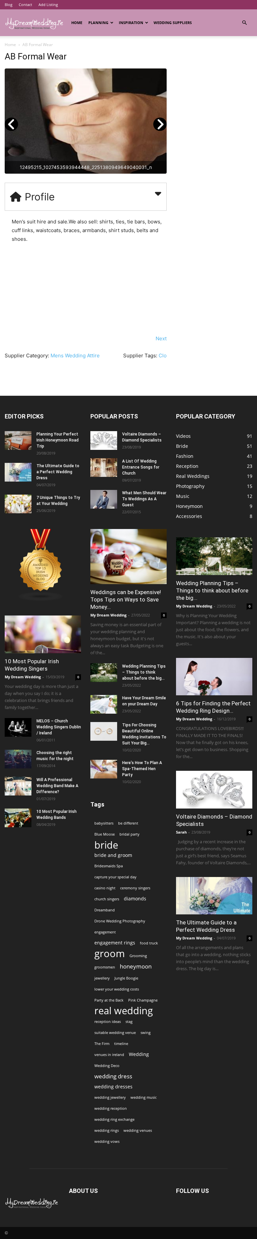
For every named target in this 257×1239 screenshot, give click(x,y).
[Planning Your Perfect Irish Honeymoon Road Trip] (18, 440)
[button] (244, 23)
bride (106, 844)
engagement (105, 932)
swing (146, 1032)
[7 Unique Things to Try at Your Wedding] (18, 504)
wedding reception (110, 1108)
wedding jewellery (110, 1097)
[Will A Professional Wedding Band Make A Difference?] (18, 786)
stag (129, 1021)
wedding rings (106, 1130)
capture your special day (115, 877)
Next (161, 338)
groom (109, 953)
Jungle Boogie (126, 978)
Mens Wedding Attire (75, 355)
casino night (104, 888)
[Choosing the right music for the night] (18, 759)
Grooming (138, 955)
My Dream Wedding (23, 676)
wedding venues (137, 1130)
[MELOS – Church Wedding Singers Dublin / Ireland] (18, 727)
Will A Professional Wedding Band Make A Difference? (57, 785)
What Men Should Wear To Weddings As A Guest (144, 499)
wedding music (144, 1097)
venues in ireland (109, 1054)
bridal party (129, 834)
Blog (8, 4)
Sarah (181, 832)
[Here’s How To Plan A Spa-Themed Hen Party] (103, 769)
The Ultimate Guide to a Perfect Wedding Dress (57, 472)
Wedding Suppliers (173, 22)
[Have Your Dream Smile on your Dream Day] (103, 704)
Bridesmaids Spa (108, 866)
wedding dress (113, 1076)
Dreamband (104, 910)
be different (128, 823)
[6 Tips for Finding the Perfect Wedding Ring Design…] (214, 677)
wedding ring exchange (114, 1119)
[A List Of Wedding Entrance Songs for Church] (103, 467)
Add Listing (48, 4)
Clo (163, 355)
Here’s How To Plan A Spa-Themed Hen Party (142, 768)
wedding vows (106, 1141)
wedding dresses (113, 1086)
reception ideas (107, 1021)
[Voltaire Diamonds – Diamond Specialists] (103, 440)
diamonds (135, 898)
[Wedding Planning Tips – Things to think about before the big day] (103, 672)
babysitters (103, 823)
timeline (121, 1043)
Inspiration (131, 22)
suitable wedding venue (115, 1032)
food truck (149, 943)
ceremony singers (135, 888)
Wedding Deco (106, 1065)
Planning (98, 22)
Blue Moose (104, 834)
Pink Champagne (143, 1000)
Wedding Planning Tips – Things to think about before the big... (144, 672)
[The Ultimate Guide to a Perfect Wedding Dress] (18, 472)
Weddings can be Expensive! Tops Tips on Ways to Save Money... (125, 599)
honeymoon (136, 966)
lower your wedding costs (116, 989)
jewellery (102, 978)
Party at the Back (108, 1000)
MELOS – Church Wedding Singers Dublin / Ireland (58, 727)
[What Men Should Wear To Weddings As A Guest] (103, 499)
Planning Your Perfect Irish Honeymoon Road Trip (57, 440)
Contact (25, 4)
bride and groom (113, 855)
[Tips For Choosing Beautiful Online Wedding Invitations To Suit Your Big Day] (103, 731)
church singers (106, 899)
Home (76, 22)
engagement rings (114, 942)
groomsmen (104, 967)
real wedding (123, 1010)
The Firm (101, 1043)
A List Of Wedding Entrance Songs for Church (140, 467)
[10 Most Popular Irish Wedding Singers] (43, 634)
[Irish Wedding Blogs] (41, 599)
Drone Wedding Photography (119, 921)
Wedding (139, 1054)
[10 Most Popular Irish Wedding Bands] (18, 818)
